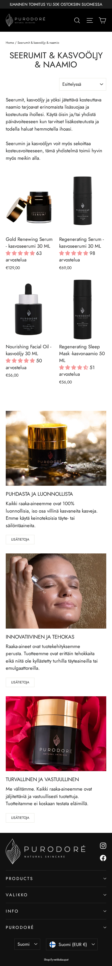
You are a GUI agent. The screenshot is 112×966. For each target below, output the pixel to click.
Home (10, 42)
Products (19, 878)
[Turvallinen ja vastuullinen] (56, 733)
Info (12, 911)
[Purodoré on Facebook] (103, 857)
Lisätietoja (20, 539)
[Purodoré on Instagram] (103, 845)
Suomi (24, 944)
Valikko (17, 895)
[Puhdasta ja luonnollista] (56, 448)
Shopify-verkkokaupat (56, 959)
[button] (21, 253)
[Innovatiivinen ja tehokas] (56, 591)
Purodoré (20, 927)
